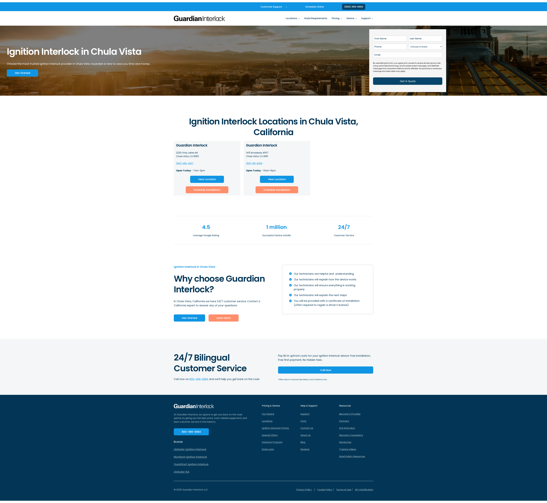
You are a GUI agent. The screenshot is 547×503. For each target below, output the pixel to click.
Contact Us (306, 428)
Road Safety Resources (352, 456)
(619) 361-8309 (254, 163)
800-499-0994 (198, 379)
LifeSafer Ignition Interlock (190, 449)
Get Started (22, 73)
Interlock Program (272, 442)
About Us (305, 435)
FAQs (303, 421)
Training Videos (347, 449)
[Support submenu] (372, 18)
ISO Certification (364, 489)
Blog (302, 442)
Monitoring (345, 442)
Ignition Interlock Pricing (275, 428)
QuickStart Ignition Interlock (191, 464)
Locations (267, 421)
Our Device (268, 414)
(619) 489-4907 (184, 163)
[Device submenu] (356, 18)
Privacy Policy (304, 489)
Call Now (325, 370)
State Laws (268, 449)
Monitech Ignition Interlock (190, 457)
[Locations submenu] (299, 18)
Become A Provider (350, 414)
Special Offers (270, 435)
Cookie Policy (324, 489)
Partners (344, 421)
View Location (207, 179)
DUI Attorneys (347, 428)
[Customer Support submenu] (286, 7)
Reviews (304, 449)
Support (305, 414)
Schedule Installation (207, 190)
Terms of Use (343, 489)
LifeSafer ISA (181, 472)
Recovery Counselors (351, 435)
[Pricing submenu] (341, 18)
